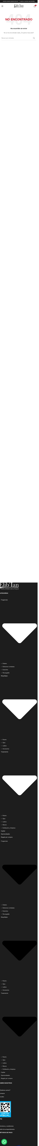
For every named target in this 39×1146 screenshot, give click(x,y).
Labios (5, 745)
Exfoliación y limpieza (9, 828)
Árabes (5, 663)
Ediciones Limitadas (8, 666)
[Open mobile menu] (2, 6)
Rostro (5, 739)
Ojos (4, 742)
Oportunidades (5, 834)
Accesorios (6, 749)
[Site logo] (19, 6)
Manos (5, 825)
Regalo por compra (6, 837)
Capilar (3, 831)
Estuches (5, 669)
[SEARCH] (34, 38)
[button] (4, 1142)
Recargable (6, 673)
